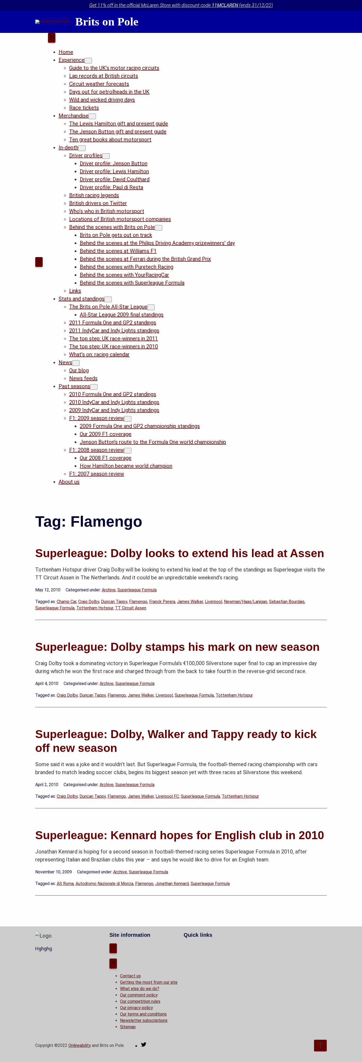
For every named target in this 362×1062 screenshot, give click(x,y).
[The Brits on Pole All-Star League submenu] (151, 307)
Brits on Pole (106, 21)
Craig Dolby (88, 601)
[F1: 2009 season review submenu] (127, 419)
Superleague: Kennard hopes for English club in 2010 (179, 835)
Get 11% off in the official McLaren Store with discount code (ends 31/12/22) (181, 5)
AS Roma (65, 883)
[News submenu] (76, 363)
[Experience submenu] (88, 60)
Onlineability (79, 1045)
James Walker (190, 601)
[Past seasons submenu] (94, 387)
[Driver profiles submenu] (106, 156)
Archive (109, 589)
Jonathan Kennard (172, 883)
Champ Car (66, 601)
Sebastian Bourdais (286, 601)
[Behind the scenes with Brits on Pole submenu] (158, 228)
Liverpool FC (167, 796)
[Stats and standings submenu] (108, 299)
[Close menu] (51, 38)
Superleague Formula (137, 589)
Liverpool (213, 601)
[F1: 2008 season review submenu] (127, 450)
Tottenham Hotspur (94, 607)
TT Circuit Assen (130, 607)
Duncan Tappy (114, 601)
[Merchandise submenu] (92, 116)
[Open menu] (39, 262)
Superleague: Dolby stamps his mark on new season (177, 646)
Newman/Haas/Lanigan (245, 601)
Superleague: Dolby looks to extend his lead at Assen (179, 553)
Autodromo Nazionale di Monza (104, 883)
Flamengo (138, 601)
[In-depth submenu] (82, 148)
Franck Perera (162, 601)
